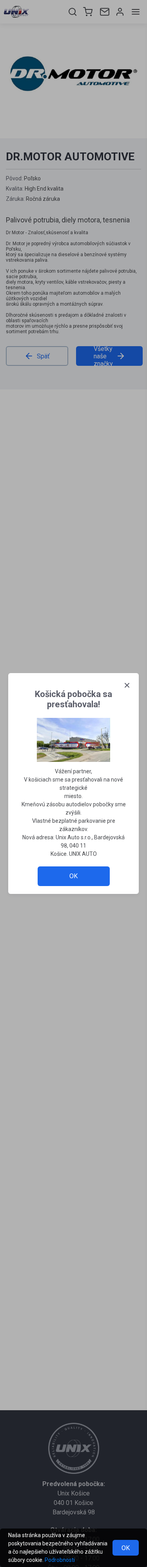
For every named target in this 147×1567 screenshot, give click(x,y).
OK (126, 1548)
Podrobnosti (60, 1560)
